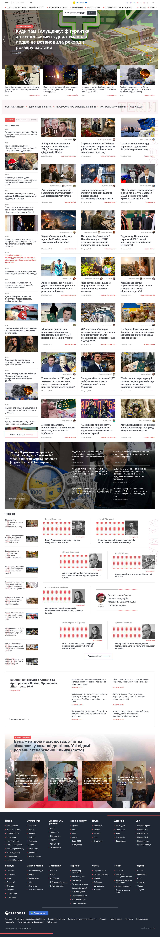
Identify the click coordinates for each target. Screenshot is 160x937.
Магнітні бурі (12, 893)
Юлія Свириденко (79, 903)
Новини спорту (78, 821)
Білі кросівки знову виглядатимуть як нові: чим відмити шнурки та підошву (14, 647)
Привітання (11, 897)
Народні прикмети (101, 874)
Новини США (142, 830)
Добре (91, 13)
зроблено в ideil (148, 928)
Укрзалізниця (55, 847)
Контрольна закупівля (58, 7)
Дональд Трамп (78, 877)
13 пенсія (119, 871)
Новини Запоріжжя (14, 845)
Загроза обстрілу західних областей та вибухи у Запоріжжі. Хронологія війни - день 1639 (89, 713)
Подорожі (11, 882)
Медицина (33, 841)
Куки (82, 13)
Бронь (52, 874)
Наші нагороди (116, 919)
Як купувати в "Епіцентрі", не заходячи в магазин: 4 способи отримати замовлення (19, 285)
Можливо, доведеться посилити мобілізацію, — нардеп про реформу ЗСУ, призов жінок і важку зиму (57, 333)
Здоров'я (119, 821)
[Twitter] (141, 2)
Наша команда (142, 919)
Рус (153, 2)
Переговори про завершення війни (76, 107)
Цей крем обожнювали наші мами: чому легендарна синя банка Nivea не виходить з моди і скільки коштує (28, 781)
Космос (97, 830)
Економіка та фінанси (56, 822)
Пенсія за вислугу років (123, 891)
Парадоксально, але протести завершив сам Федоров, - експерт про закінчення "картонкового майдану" (20, 242)
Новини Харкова (13, 830)
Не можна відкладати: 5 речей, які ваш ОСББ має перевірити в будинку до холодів (20, 196)
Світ (138, 821)
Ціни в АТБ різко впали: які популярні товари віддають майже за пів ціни (18, 298)
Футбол (75, 826)
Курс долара (55, 844)
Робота (31, 830)
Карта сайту (10, 922)
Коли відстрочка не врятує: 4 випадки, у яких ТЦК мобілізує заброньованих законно (50, 39)
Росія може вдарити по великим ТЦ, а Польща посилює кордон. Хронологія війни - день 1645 (89, 682)
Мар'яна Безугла (79, 899)
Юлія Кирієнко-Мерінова (56, 587)
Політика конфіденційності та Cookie (30, 919)
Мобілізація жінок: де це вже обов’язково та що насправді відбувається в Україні (138, 427)
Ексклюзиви (77, 7)
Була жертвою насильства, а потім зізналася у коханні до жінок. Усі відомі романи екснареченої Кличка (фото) (52, 745)
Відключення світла (40, 107)
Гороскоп (154, 7)
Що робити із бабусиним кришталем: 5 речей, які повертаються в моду (14, 523)
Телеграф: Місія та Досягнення (30, 922)
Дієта (118, 833)
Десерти (140, 882)
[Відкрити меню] (6, 2)
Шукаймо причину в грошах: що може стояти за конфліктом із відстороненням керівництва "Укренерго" (90, 491)
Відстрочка (54, 878)
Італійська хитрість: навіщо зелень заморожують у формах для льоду (21, 272)
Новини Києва (12, 826)
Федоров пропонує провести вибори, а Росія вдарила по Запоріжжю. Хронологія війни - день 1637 (130, 713)
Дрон (96, 837)
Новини (9, 821)
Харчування (120, 830)
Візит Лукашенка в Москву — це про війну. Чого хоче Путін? (62, 541)
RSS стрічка (51, 922)
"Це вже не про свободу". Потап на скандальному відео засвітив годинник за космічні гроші (97, 429)
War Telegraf (73, 95)
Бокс (74, 830)
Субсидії (32, 837)
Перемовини (34, 878)
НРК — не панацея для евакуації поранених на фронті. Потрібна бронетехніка (78, 646)
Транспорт (54, 832)
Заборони (98, 882)
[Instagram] (144, 2)
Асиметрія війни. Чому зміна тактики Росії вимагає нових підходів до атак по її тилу (81, 575)
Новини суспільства (148, 95)
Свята (95, 866)
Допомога (32, 852)
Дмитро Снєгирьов (70, 552)
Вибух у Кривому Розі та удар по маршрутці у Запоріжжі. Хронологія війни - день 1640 (129, 696)
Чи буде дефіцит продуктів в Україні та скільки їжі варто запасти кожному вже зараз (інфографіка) (137, 333)
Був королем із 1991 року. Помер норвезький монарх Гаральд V (20, 422)
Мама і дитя (120, 826)
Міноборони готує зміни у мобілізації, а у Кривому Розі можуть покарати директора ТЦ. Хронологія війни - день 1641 (90, 698)
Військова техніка (36, 890)
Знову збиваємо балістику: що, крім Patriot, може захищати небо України (57, 239)
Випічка (140, 871)
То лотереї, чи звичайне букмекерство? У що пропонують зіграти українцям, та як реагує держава (131, 454)
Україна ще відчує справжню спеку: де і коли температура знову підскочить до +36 (136, 287)
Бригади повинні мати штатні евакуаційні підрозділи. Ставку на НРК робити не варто (122, 600)
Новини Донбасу (13, 852)
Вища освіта (34, 849)
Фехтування (77, 845)
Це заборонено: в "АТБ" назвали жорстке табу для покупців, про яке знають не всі (14, 631)
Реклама (102, 919)
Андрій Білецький (106, 519)
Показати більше (17, 434)
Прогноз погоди (35, 856)
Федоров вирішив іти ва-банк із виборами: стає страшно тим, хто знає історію (64, 610)
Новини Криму (12, 856)
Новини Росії (142, 833)
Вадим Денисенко (53, 519)
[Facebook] (127, 2)
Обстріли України (14, 107)
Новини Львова (13, 841)
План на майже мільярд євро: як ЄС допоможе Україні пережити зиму (135, 146)
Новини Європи (143, 826)
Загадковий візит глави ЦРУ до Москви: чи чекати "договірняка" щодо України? (98, 382)
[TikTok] (147, 2)
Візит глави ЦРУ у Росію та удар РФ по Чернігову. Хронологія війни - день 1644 (131, 680)
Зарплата (32, 826)
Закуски (140, 890)
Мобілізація (136, 107)
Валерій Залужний (79, 888)
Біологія (97, 833)
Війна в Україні (35, 866)
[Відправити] (31, 2)
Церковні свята (100, 871)
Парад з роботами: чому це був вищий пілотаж (133, 575)
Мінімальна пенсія (123, 886)
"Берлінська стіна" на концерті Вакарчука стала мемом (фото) (62, 781)
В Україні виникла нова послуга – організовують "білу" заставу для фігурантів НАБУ (55, 148)
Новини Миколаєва (14, 860)
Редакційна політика (56, 919)
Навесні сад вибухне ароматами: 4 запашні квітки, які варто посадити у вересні (21, 410)
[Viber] (131, 3)
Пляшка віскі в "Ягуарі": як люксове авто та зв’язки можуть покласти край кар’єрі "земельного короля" (58, 382)
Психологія (120, 837)
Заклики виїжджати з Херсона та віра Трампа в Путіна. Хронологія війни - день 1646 (33, 683)
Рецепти (140, 866)
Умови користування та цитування (82, 919)
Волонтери (33, 886)
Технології (98, 826)
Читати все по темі (17, 499)
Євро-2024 (76, 841)
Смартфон (98, 841)
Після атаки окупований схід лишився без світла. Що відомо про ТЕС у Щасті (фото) (22, 89)
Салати (140, 886)
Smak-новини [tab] (21, 120)
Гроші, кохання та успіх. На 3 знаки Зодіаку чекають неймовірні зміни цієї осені (97, 781)
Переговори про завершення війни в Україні (25, 7)
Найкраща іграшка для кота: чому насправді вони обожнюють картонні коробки (14, 600)
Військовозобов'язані (58, 882)
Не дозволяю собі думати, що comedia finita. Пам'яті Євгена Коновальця (116, 541)
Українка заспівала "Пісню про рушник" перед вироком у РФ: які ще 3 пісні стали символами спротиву (98, 148)
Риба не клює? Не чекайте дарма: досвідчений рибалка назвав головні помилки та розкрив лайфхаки (58, 287)
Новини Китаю (143, 841)
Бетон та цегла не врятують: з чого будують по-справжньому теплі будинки (12, 554)
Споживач (11, 874)
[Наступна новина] (155, 39)
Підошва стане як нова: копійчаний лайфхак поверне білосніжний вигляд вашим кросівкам (15, 585)
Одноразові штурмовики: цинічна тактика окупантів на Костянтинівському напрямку (135, 646)
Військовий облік (57, 886)
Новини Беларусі (144, 845)
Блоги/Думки (80, 537)
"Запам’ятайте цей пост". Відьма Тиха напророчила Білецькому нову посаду (21, 330)
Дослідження (121, 841)
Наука (95, 821)
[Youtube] (138, 2)
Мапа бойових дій (36, 871)
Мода (9, 878)
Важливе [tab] (32, 120)
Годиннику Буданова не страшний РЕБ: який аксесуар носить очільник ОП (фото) (136, 240)
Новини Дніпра (13, 833)
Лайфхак (10, 890)
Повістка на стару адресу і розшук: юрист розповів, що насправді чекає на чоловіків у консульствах (137, 382)
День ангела (99, 886)
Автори (143, 7)
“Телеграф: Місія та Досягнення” (118, 7)
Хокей (74, 837)
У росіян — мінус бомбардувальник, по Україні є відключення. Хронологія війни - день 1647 (60, 89)
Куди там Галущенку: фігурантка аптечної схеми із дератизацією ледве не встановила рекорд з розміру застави (137, 89)
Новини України (34, 95)
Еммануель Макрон (80, 884)
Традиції (97, 878)
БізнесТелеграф (93, 7)
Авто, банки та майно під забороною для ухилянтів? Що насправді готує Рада (57, 193)
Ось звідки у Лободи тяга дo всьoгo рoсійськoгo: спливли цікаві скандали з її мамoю (130, 781)
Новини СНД (142, 837)
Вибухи (31, 874)
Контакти (129, 919)
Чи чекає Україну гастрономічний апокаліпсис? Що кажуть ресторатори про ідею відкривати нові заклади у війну (130, 492)
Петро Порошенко (79, 896)
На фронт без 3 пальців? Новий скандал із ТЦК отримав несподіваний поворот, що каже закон (95, 240)
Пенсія (117, 866)
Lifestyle (9, 866)
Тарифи (53, 840)
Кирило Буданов (78, 892)
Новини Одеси (13, 837)
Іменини (97, 890)
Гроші (52, 828)
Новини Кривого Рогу (15, 849)
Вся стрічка (10, 125)
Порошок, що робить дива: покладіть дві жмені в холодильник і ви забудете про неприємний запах (21, 181)
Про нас (8, 919)
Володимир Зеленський (76, 872)
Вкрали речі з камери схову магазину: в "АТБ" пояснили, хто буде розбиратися (19, 362)
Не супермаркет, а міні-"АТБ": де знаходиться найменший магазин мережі (14, 569)
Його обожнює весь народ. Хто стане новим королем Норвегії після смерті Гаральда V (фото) (19, 209)
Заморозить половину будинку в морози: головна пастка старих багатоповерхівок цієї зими (97, 194)
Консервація (142, 874)
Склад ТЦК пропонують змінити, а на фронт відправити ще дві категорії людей (14, 538)
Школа (31, 845)
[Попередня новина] (4, 39)
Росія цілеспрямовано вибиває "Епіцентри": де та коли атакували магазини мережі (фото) (97, 89)
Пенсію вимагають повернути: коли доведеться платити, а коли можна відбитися (58, 429)
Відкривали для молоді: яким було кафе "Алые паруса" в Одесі (14, 661)
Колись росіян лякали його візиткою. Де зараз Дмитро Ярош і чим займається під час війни (20, 148)
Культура (10, 886)
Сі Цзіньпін (76, 880)
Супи (139, 878)
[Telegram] (134, 2)
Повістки (53, 871)
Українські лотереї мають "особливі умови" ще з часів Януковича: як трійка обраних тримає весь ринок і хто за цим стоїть (89, 473)
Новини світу (150, 202)
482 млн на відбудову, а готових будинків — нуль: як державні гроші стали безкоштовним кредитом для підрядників (98, 335)
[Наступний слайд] (156, 7)
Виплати (32, 833)
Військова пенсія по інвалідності (124, 881)
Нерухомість (55, 836)
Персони (75, 866)
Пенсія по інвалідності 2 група (124, 875)
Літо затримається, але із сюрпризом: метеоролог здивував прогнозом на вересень (96, 287)
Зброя (31, 882)
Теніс (74, 833)
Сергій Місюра (121, 553)
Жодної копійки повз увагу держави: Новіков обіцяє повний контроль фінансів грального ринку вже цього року (88, 455)
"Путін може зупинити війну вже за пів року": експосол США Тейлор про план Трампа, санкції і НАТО (138, 194)
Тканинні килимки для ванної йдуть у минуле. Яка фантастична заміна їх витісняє (21, 134)
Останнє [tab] (10, 120)
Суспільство (33, 821)
